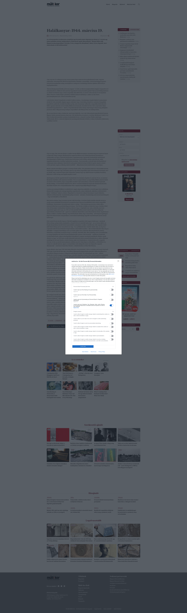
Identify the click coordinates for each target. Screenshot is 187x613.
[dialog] (93, 306)
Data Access (93, 351)
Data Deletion (85, 351)
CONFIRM (83, 346)
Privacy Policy (102, 351)
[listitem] (93, 286)
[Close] (118, 261)
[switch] (112, 290)
